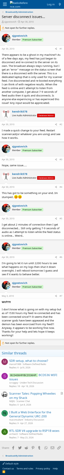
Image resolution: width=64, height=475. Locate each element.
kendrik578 (19, 111)
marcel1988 (15, 364)
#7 (61, 295)
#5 (61, 218)
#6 (61, 257)
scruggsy (13, 382)
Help (55, 468)
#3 (61, 159)
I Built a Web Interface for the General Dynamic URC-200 (30, 414)
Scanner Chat (23, 401)
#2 (61, 124)
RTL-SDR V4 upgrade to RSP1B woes (34, 431)
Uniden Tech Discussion (31, 382)
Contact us (8, 468)
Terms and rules (25, 468)
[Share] (56, 49)
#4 (61, 186)
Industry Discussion (34, 419)
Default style (11, 463)
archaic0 (13, 434)
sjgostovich (10, 21)
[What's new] (59, 4)
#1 (61, 48)
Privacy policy (43, 468)
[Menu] (5, 4)
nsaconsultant (16, 419)
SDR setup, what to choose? (28, 361)
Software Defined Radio (34, 364)
